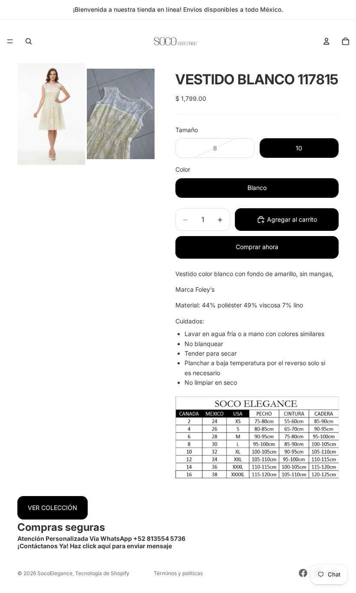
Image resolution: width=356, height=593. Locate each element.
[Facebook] (303, 573)
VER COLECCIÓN (52, 507)
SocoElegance (55, 573)
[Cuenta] (326, 41)
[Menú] (10, 41)
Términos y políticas (178, 573)
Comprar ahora (257, 246)
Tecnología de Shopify (102, 573)
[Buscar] (28, 41)
